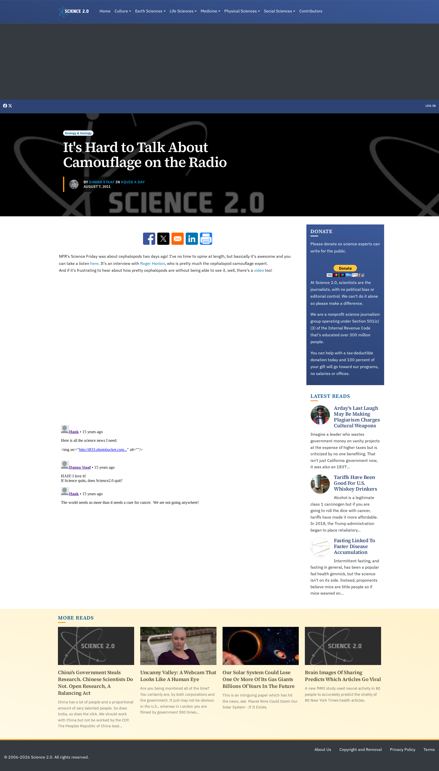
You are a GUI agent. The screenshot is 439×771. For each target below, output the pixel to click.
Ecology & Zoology (78, 133)
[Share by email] (177, 239)
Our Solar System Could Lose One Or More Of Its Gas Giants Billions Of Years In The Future (259, 679)
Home (105, 10)
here (94, 263)
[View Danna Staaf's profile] (74, 184)
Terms (429, 749)
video (259, 270)
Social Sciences (278, 10)
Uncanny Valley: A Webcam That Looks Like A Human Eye (178, 676)
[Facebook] (5, 105)
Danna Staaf (102, 182)
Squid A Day (133, 182)
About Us (323, 749)
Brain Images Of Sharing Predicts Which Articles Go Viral (343, 676)
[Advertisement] (219, 61)
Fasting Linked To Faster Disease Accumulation (354, 546)
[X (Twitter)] (10, 105)
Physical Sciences (240, 10)
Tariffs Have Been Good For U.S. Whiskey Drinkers (355, 483)
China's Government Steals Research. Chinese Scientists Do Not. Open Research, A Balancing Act (95, 683)
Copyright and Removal (360, 749)
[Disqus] (177, 348)
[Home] (75, 11)
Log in (431, 106)
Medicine (209, 10)
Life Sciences (182, 10)
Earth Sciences (148, 10)
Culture (121, 10)
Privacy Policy (402, 749)
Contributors (310, 10)
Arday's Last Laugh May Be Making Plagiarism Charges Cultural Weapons (357, 416)
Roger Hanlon (152, 263)
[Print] (206, 239)
